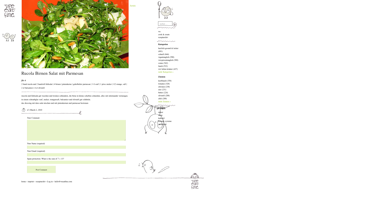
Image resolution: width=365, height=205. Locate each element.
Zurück (133, 5)
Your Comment (33, 117)
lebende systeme (165, 121)
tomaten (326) (164, 83)
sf (27, 109)
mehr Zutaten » (164, 101)
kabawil (161, 118)
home (23, 181)
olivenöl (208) (164, 95)
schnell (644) (163, 54)
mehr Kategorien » (165, 71)
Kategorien (163, 44)
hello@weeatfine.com (63, 181)
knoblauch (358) (165, 80)
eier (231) (162, 89)
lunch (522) (163, 66)
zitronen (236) (164, 86)
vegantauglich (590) (166, 57)
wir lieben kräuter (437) (168, 69)
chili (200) (162, 98)
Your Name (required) (36, 143)
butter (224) (163, 92)
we (159, 31)
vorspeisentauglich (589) (168, 60)
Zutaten (161, 76)
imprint (31, 181)
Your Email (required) (36, 151)
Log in (50, 181)
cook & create (164, 34)
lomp (160, 115)
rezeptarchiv (163, 37)
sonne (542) (163, 63)
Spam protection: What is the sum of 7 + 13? (45, 158)
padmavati (162, 124)
